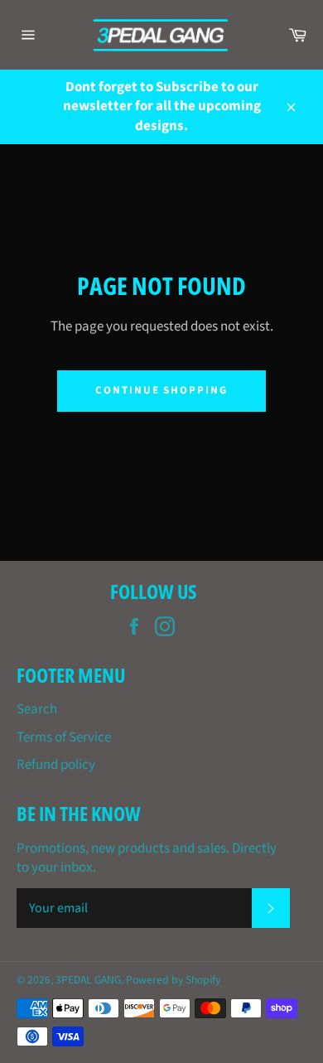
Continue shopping (161, 390)
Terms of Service (64, 737)
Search (37, 709)
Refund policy (56, 765)
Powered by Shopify (173, 980)
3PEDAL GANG (88, 980)
